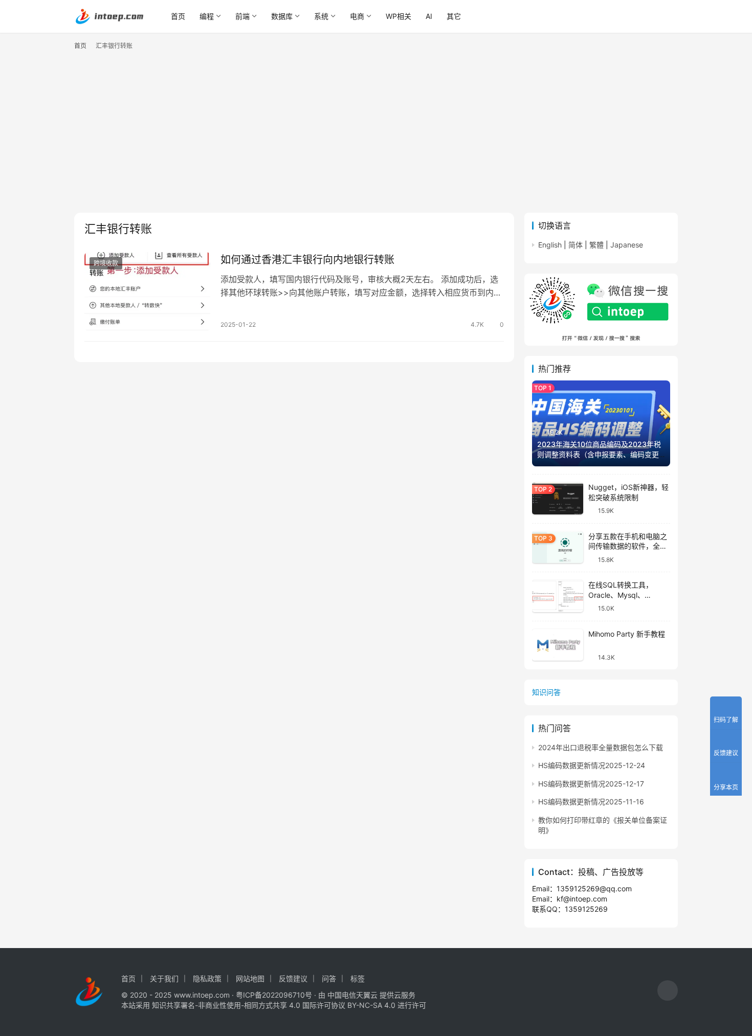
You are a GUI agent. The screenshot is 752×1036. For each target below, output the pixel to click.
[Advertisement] (376, 136)
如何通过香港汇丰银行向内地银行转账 (307, 260)
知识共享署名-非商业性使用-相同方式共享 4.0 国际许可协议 (248, 1005)
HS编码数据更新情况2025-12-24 (591, 765)
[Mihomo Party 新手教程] (557, 645)
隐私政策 (207, 978)
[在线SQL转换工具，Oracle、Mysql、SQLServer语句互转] (557, 596)
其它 (454, 16)
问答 (329, 978)
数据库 (282, 16)
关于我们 (164, 978)
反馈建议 (293, 978)
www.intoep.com (202, 994)
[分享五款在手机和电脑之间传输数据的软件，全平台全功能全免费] (557, 547)
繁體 (596, 244)
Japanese (626, 244)
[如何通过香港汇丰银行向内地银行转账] (147, 291)
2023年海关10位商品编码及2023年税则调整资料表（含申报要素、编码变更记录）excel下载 (599, 454)
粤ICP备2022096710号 (274, 994)
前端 (242, 16)
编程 (207, 16)
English (550, 244)
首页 (178, 16)
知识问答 (546, 692)
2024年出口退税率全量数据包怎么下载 (600, 747)
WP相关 (398, 16)
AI (429, 16)
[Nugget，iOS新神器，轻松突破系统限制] (557, 498)
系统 (321, 16)
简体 (575, 244)
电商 (357, 16)
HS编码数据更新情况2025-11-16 (591, 801)
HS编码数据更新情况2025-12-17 (591, 783)
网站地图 (250, 978)
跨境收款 (106, 263)
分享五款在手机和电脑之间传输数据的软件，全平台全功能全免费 (627, 546)
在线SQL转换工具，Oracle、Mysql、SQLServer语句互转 (620, 594)
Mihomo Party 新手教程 (626, 633)
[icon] (667, 991)
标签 (357, 978)
